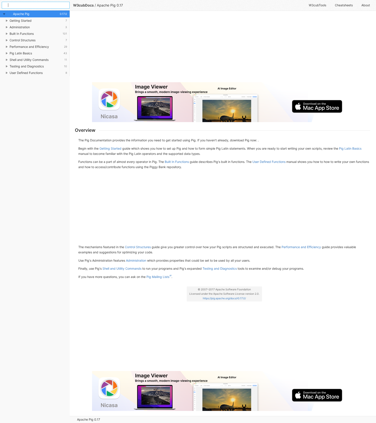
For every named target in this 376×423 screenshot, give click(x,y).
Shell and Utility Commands (121, 268)
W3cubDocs (83, 5)
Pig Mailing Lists (157, 277)
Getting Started (110, 148)
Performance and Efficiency (301, 247)
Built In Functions (177, 162)
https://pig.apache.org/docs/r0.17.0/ (224, 298)
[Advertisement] (205, 48)
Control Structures (138, 247)
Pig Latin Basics (350, 148)
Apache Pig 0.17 (88, 419)
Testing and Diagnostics (220, 268)
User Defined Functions (268, 162)
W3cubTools (317, 5)
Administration (136, 260)
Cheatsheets (344, 5)
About (365, 5)
